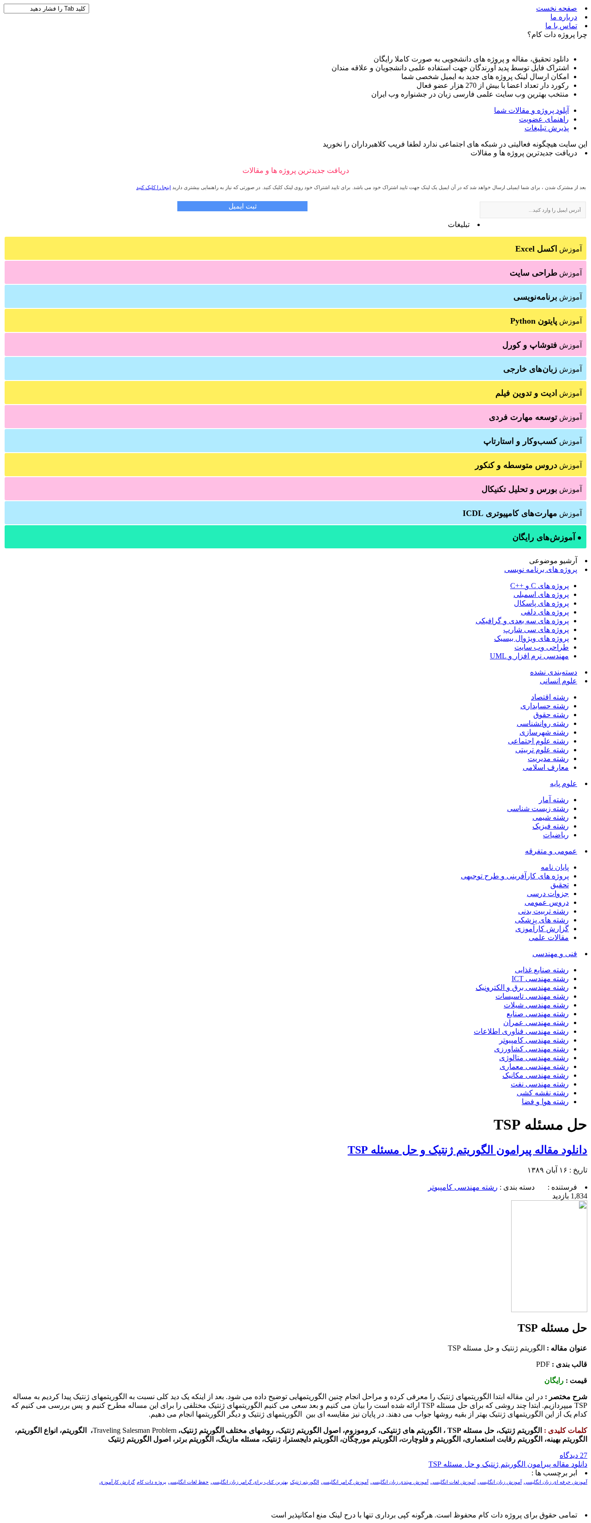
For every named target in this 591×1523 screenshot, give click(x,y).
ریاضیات (556, 835)
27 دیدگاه (573, 1455)
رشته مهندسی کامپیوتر (534, 1040)
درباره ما (563, 17)
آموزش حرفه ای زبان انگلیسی (555, 1482)
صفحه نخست (556, 8)
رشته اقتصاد (550, 697)
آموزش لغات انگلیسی (453, 1482)
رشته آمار (554, 800)
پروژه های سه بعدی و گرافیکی (522, 621)
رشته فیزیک (550, 826)
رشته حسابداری (544, 706)
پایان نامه (555, 867)
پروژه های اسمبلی (541, 594)
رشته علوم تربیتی (542, 750)
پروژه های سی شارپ (536, 629)
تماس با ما (561, 26)
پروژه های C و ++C (539, 586)
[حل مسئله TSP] (549, 1310)
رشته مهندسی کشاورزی (531, 1049)
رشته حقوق (551, 715)
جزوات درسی (548, 893)
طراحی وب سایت (541, 647)
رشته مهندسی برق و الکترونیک (522, 987)
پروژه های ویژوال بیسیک (531, 638)
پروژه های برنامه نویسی (540, 569)
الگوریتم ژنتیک (304, 1482)
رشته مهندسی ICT (540, 979)
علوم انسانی (558, 681)
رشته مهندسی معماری (534, 1066)
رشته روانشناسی (543, 723)
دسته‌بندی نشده (553, 672)
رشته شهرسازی (544, 732)
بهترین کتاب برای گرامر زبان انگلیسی (249, 1482)
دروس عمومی (547, 902)
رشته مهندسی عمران (536, 1022)
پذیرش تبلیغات (547, 128)
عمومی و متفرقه (551, 851)
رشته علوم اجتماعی (538, 741)
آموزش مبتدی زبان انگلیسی (399, 1482)
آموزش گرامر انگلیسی (344, 1482)
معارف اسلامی (546, 767)
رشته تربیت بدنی (543, 911)
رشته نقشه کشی (543, 1093)
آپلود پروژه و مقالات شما (531, 110)
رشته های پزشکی (542, 920)
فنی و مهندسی (554, 954)
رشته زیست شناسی (538, 808)
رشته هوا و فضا (545, 1101)
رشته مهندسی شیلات (536, 1005)
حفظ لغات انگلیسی (188, 1482)
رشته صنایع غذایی (542, 970)
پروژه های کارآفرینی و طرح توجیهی (515, 876)
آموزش (548, 248)
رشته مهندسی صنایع (538, 1014)
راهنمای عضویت (544, 119)
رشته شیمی (550, 817)
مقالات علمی (549, 937)
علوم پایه (563, 783)
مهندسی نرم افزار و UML (529, 656)
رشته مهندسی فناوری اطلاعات (521, 1031)
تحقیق (559, 885)
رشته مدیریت (548, 758)
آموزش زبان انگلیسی (499, 1482)
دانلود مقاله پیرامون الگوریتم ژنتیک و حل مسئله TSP (467, 1150)
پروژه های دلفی (545, 612)
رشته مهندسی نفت (540, 1084)
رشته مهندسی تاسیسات (532, 996)
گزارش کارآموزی (542, 929)
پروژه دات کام (151, 1482)
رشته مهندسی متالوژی (534, 1058)
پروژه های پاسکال (541, 603)
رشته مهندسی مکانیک (535, 1075)
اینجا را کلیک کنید (153, 187)
